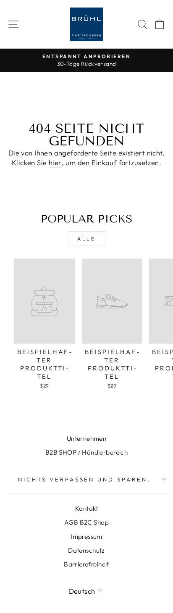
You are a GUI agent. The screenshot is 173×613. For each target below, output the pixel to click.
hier (55, 162)
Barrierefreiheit (86, 564)
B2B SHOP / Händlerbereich (86, 452)
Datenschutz (86, 550)
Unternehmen (87, 438)
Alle (86, 238)
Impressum (86, 537)
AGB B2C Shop (86, 522)
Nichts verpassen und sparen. (84, 479)
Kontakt (86, 508)
